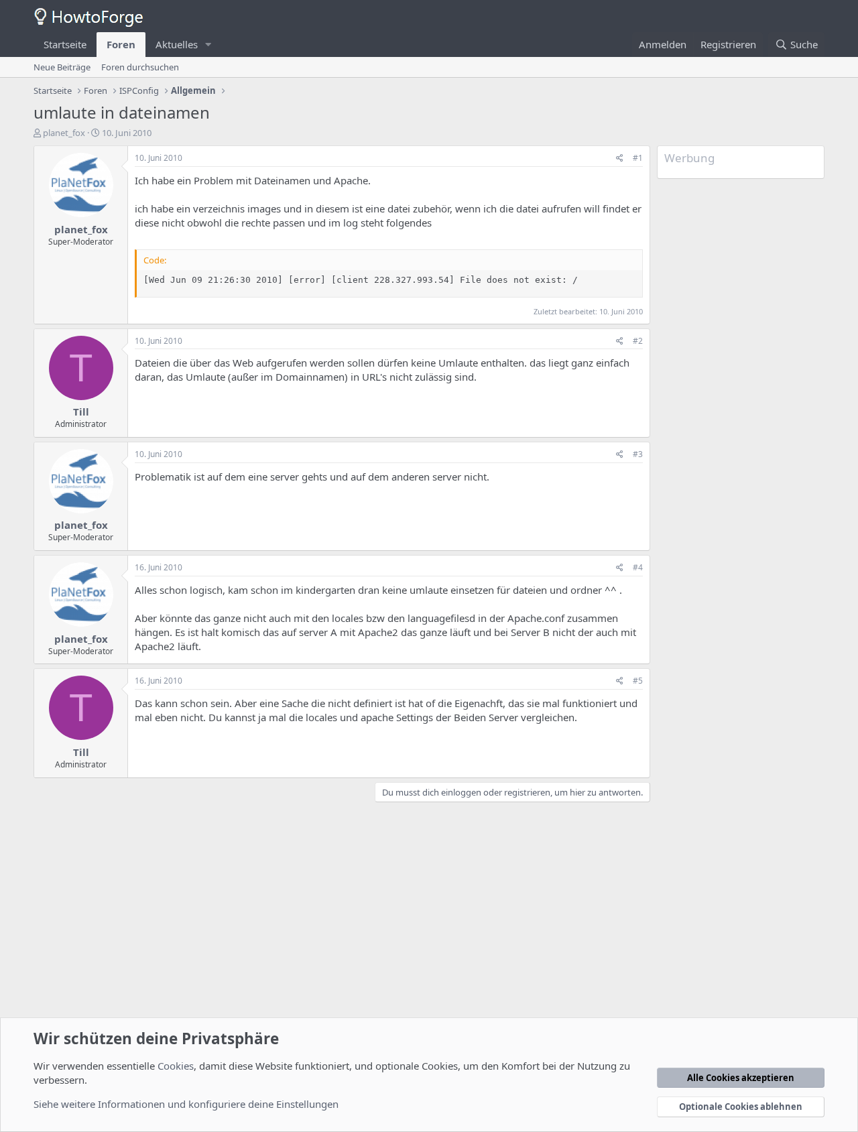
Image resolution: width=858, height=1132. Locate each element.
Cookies (176, 1065)
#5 (638, 680)
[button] (208, 44)
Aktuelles (177, 44)
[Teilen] (619, 158)
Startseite (65, 44)
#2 (638, 341)
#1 (638, 158)
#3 (638, 454)
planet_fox (64, 133)
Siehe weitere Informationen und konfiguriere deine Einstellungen (186, 1104)
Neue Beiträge (62, 67)
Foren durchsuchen (140, 67)
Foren (121, 44)
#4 (638, 567)
